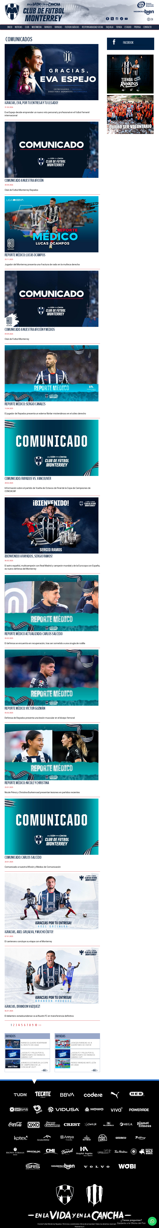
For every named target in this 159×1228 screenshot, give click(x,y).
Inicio (9, 27)
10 (36, 1025)
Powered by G (79, 1227)
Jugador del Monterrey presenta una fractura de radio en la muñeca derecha (42, 264)
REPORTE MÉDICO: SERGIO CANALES (25, 404)
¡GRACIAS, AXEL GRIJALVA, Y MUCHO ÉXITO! (29, 932)
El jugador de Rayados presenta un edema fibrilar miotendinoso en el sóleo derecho (45, 413)
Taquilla (109, 27)
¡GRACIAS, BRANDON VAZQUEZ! (22, 1006)
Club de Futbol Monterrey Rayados (21, 190)
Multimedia (37, 27)
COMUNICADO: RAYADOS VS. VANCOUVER (28, 478)
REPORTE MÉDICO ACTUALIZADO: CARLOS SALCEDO (34, 633)
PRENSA (137, 27)
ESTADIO (128, 27)
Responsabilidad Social (92, 27)
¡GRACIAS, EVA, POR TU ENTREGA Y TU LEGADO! (31, 102)
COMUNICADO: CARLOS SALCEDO (23, 857)
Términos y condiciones (71, 1224)
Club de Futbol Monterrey (17, 339)
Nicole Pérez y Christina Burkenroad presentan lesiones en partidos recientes (42, 792)
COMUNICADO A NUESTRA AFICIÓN (24, 180)
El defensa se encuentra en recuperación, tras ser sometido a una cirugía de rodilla (45, 643)
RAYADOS (48, 27)
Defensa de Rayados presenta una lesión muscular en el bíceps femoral (40, 718)
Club (27, 27)
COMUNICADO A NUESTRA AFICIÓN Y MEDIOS (30, 329)
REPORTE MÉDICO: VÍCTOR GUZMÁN (25, 708)
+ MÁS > (45, 1070)
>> (40, 1025)
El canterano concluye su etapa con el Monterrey (28, 941)
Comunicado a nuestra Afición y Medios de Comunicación (33, 867)
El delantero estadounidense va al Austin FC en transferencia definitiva (39, 1016)
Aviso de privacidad (87, 1224)
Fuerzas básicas (72, 27)
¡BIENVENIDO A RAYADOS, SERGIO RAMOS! (28, 556)
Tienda (119, 27)
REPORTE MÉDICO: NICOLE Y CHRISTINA (27, 783)
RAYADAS (58, 27)
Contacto (147, 27)
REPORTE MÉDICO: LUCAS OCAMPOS (25, 255)
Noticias (18, 27)
